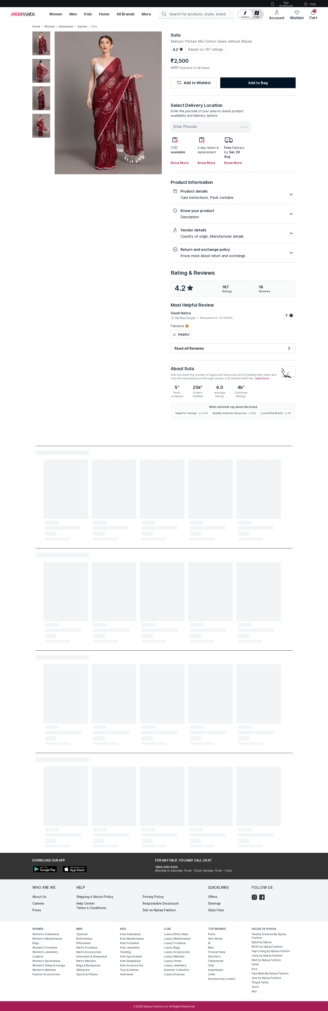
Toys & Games (129, 970)
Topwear (82, 934)
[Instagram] (255, 897)
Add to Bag (258, 83)
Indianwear (66, 26)
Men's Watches (86, 961)
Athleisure (83, 970)
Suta (176, 35)
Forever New (216, 952)
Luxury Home (172, 961)
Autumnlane (215, 970)
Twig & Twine (260, 982)
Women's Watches (44, 970)
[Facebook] (263, 897)
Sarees (82, 26)
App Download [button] (286, 4)
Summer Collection (176, 970)
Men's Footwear (87, 947)
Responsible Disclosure (161, 903)
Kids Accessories (131, 965)
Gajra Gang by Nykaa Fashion (271, 951)
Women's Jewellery (45, 952)
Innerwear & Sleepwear (91, 956)
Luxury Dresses (174, 974)
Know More (180, 163)
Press (36, 910)
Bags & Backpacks (88, 965)
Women (49, 26)
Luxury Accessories (177, 952)
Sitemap (214, 903)
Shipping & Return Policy (95, 897)
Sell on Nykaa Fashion (159, 910)
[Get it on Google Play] (44, 869)
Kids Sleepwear (130, 961)
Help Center (85, 903)
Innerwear (126, 974)
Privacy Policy (153, 897)
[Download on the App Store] (74, 869)
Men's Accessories (89, 952)
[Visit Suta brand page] (288, 373)
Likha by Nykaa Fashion (267, 955)
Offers (212, 897)
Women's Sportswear (46, 961)
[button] (250, 14)
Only (211, 965)
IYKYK (255, 964)
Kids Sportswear (131, 956)
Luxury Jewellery (175, 965)
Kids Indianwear (130, 934)
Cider (211, 974)
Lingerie (37, 956)
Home (36, 26)
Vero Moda (215, 938)
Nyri (254, 991)
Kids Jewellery (130, 947)
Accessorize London (221, 978)
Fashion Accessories (46, 974)
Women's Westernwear (47, 938)
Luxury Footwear (175, 943)
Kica (254, 969)
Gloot (255, 986)
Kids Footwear (129, 943)
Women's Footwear (45, 947)
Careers (38, 903)
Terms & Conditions (91, 908)
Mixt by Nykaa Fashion (266, 960)
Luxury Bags (172, 947)
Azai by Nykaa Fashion (266, 978)
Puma (211, 934)
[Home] (23, 14)
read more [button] (262, 378)
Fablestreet (215, 961)
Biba (211, 947)
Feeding (125, 952)
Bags (35, 943)
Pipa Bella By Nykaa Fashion (270, 973)
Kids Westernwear (132, 938)
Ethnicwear (83, 943)
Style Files (216, 910)
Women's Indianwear (45, 934)
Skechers (214, 956)
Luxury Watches (174, 956)
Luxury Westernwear (177, 938)
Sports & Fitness (87, 974)
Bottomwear (84, 938)
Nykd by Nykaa (262, 942)
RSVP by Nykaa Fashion (267, 946)
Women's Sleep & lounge (48, 965)
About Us (39, 897)
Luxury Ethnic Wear (176, 934)
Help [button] (313, 4)
